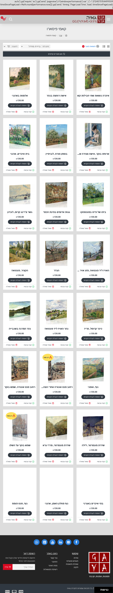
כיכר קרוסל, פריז (93, 328)
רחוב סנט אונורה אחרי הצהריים (56, 387)
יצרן (60, 35)
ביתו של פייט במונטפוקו (93, 212)
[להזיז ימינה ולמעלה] (98, 589)
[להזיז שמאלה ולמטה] (96, 591)
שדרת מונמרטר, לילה (93, 445)
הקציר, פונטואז (19, 270)
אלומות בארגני (20, 95)
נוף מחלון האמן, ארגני (56, 503)
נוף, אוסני (93, 387)
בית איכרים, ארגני (19, 153)
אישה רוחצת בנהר (56, 95)
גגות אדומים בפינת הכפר (56, 212)
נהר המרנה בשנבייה (20, 328)
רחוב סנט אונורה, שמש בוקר (19, 387)
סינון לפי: (45, 46)
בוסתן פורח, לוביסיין (56, 153)
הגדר (56, 270)
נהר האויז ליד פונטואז (56, 328)
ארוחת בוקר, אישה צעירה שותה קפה (93, 153)
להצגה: (14, 46)
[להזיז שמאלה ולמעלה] (96, 589)
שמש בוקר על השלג (19, 445)
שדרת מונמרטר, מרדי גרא (56, 445)
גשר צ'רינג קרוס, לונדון (19, 212)
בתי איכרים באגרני (93, 503)
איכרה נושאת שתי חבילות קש (93, 95)
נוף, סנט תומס (20, 503)
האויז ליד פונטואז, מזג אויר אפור (93, 270)
